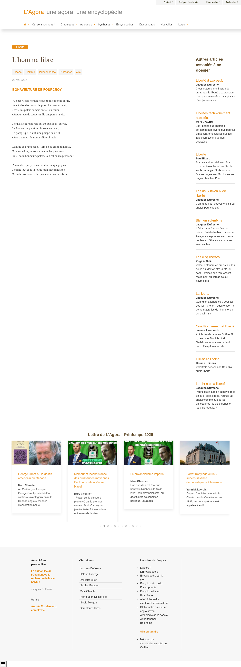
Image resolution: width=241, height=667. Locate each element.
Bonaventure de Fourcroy (37, 89)
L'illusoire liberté (207, 358)
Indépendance (47, 72)
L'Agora (34, 11)
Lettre (181, 24)
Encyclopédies (124, 24)
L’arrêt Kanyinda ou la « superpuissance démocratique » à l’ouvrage (164, 478)
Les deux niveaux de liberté (211, 193)
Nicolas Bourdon (89, 585)
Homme (30, 72)
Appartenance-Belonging (148, 621)
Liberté (20, 47)
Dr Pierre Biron (88, 580)
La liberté (203, 293)
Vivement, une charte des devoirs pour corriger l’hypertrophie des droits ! (219, 453)
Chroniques (67, 24)
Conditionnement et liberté (215, 326)
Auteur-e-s (86, 24)
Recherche (231, 2)
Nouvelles (166, 24)
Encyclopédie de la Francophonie (151, 585)
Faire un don (212, 2)
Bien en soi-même (209, 220)
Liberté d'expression (210, 80)
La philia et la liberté (210, 383)
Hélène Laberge (89, 574)
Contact (167, 2)
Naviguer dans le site (188, 2)
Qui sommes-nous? (43, 24)
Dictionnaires (147, 24)
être (78, 72)
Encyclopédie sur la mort (151, 577)
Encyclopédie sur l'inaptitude (150, 593)
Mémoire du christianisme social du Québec (153, 643)
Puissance (66, 72)
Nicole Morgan (88, 602)
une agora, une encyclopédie (84, 11)
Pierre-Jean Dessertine (93, 597)
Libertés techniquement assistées (213, 115)
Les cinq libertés (208, 256)
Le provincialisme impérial (107, 474)
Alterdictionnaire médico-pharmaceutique (154, 601)
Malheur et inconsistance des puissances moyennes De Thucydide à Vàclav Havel (51, 480)
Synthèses (104, 24)
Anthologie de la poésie (154, 615)
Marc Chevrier (88, 591)
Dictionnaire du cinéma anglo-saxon (153, 609)
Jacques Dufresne (90, 568)
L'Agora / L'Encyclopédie (149, 569)
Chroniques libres (90, 608)
